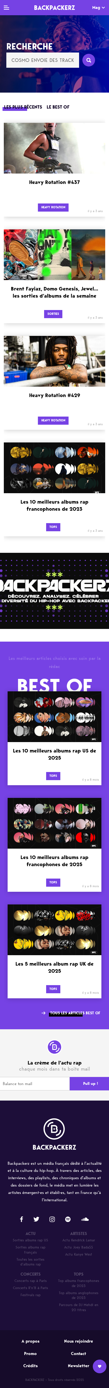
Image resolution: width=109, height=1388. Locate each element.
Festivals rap (31, 1295)
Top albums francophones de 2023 (78, 1283)
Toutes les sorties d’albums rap (30, 1262)
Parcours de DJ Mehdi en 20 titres (78, 1307)
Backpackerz (54, 7)
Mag (96, 7)
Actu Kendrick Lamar (78, 1240)
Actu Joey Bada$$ (78, 1247)
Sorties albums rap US (30, 1240)
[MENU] (6, 7)
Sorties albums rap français (30, 1250)
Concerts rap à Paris (30, 1280)
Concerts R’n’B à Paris (30, 1288)
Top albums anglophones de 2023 (78, 1295)
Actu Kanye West (78, 1254)
